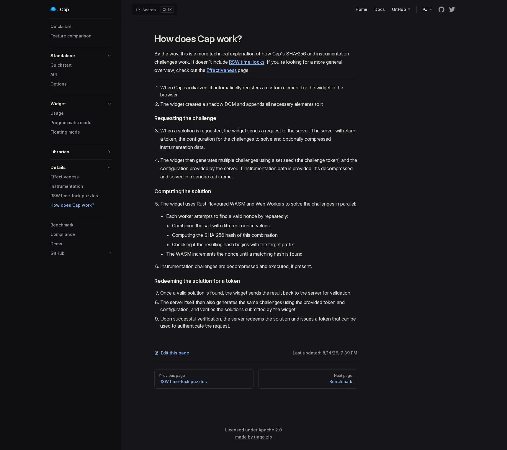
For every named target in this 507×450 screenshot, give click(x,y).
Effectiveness (222, 70)
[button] (81, 55)
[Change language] (427, 9)
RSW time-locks (246, 62)
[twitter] (452, 9)
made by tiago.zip (253, 436)
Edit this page (175, 352)
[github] (441, 9)
